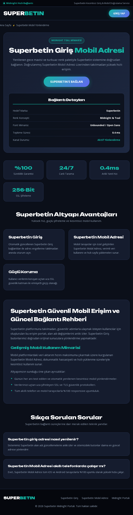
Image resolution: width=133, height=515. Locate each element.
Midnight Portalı (121, 498)
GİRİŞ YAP (119, 13)
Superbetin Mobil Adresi (95, 498)
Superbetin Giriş (69, 498)
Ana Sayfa (5, 25)
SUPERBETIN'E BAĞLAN (66, 82)
